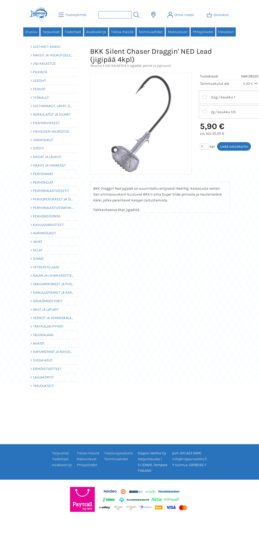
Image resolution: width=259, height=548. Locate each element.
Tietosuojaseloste (118, 453)
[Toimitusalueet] (153, 15)
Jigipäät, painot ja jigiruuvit (150, 66)
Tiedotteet (73, 32)
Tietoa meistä (122, 32)
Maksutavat (178, 32)
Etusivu (31, 32)
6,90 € (248, 83)
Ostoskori (226, 32)
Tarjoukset (51, 32)
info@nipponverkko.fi (189, 459)
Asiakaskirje (96, 32)
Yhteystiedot (203, 32)
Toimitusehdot (151, 32)
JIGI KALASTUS (115, 66)
